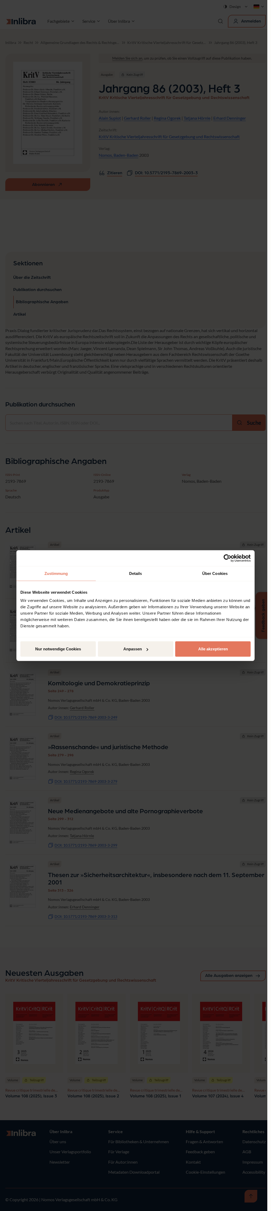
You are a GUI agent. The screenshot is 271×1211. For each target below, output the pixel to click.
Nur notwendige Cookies (58, 649)
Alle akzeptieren (213, 649)
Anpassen (132, 649)
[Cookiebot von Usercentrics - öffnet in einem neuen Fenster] (227, 558)
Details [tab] (135, 573)
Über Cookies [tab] (215, 573)
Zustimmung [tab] (56, 573)
